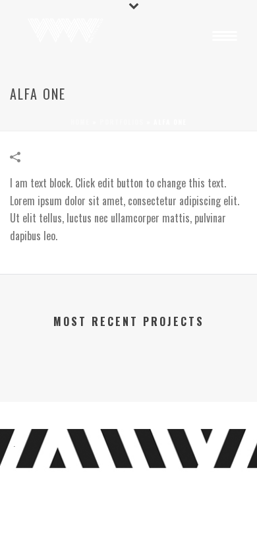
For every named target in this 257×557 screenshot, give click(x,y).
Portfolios (122, 122)
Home (80, 122)
